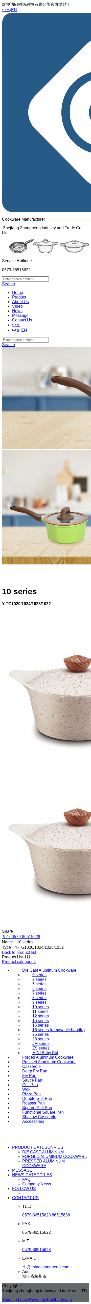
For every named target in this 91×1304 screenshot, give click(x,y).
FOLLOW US (24, 1188)
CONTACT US (25, 1198)
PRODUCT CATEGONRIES (37, 1147)
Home (17, 292)
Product (19, 297)
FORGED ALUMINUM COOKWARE (54, 1156)
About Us (20, 302)
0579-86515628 (36, 1250)
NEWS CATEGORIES (32, 1175)
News (17, 311)
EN (14, 10)
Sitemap (9, 1299)
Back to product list (19, 952)
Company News (36, 1184)
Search (8, 284)
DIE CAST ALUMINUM (43, 1152)
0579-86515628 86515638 (46, 1215)
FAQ (26, 1179)
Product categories (19, 961)
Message (20, 315)
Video (17, 306)
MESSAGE (22, 1170)
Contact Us (22, 320)
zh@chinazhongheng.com (45, 1267)
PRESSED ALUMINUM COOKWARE (43, 1163)
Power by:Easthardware (50, 1299)
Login (23, 1299)
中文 (6, 10)
